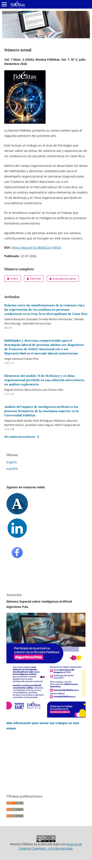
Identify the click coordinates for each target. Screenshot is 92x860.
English (11, 462)
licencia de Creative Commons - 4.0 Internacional (50, 846)
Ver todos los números (19, 437)
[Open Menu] (4, 4)
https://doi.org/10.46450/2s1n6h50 (36, 247)
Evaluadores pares (61, 278)
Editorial (32, 278)
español (12, 469)
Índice (11, 278)
